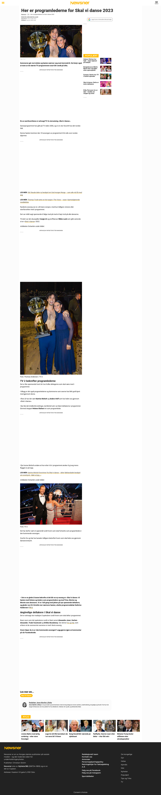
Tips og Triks (126, 778)
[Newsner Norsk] (80, 3)
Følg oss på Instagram (91, 773)
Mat (122, 768)
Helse (123, 761)
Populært (125, 775)
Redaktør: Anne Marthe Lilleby (29, 17)
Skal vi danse (30, 221)
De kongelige (126, 754)
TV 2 (31, 608)
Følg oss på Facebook (91, 770)
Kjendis (124, 765)
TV (28, 14)
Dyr (122, 758)
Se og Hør (70, 623)
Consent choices (80, 792)
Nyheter (124, 772)
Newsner (23, 14)
